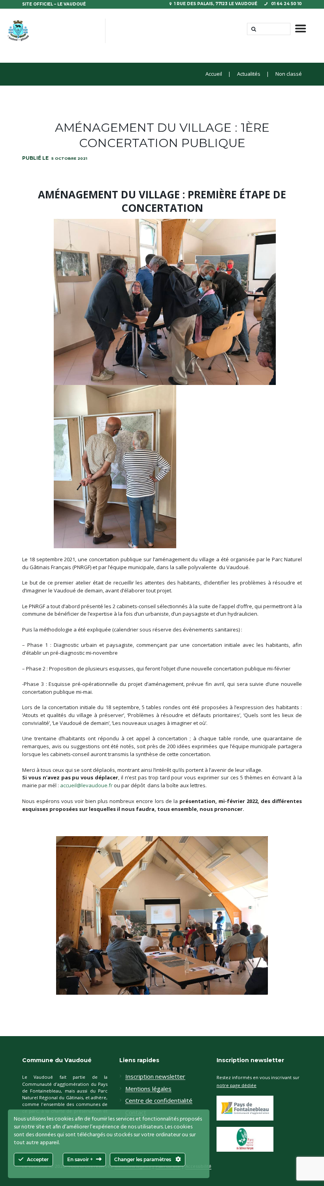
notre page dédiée (236, 1085)
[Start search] (253, 29)
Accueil (213, 74)
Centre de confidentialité (158, 1101)
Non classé (288, 74)
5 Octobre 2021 (69, 158)
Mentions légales (148, 1089)
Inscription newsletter (155, 1077)
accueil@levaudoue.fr (86, 785)
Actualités (248, 74)
